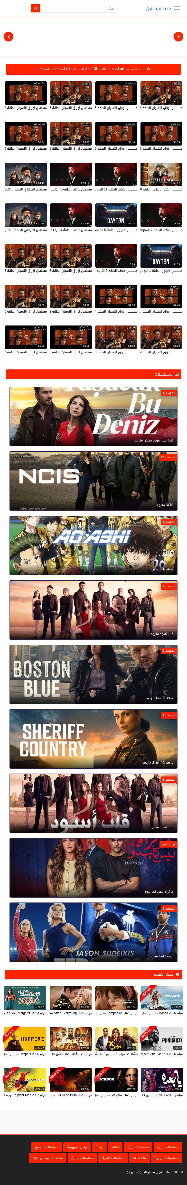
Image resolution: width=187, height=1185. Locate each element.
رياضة (99, 1147)
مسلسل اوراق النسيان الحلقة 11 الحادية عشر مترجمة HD (143, 149)
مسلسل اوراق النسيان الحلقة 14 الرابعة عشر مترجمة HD (98, 311)
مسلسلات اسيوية (166, 1158)
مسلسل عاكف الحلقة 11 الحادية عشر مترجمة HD (103, 189)
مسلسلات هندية (113, 1158)
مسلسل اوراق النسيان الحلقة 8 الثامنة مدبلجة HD (103, 352)
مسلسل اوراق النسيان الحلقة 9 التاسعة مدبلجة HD (147, 352)
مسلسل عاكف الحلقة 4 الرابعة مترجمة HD (63, 230)
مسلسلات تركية (138, 1147)
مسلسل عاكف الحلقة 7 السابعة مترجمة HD (152, 230)
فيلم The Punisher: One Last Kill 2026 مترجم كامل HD (145, 1054)
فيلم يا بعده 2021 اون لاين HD (161, 1095)
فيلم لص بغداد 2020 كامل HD (71, 1054)
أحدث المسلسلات (53, 69)
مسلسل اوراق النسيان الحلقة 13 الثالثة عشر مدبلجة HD (54, 108)
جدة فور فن (159, 8)
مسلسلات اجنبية (82, 1158)
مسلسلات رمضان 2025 (47, 1158)
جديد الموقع (137, 69)
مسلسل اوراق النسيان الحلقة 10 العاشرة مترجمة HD (101, 149)
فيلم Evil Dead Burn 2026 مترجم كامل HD (62, 1095)
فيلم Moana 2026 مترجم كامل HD (159, 1013)
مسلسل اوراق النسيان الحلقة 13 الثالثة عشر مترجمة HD (99, 108)
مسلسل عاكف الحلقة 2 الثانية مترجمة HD (108, 271)
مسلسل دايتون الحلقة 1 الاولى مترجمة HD (152, 271)
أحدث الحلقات (83, 69)
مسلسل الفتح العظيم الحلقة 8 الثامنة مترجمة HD (148, 189)
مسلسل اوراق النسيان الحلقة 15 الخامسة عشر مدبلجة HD (52, 271)
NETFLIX (139, 1158)
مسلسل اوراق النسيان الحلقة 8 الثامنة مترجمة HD (57, 352)
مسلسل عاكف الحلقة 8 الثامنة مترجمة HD (63, 189)
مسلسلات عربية (167, 1147)
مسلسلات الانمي (46, 1147)
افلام (115, 1147)
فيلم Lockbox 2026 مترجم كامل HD (113, 1095)
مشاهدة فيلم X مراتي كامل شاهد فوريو (109, 1054)
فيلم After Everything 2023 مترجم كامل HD (62, 1013)
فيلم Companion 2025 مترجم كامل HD (111, 1013)
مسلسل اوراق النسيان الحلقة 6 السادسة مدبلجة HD (56, 149)
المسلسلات (165, 374)
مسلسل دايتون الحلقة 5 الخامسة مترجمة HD (106, 230)
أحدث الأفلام (110, 69)
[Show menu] (177, 8)
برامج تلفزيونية (77, 1147)
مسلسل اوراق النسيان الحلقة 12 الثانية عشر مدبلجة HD (54, 311)
